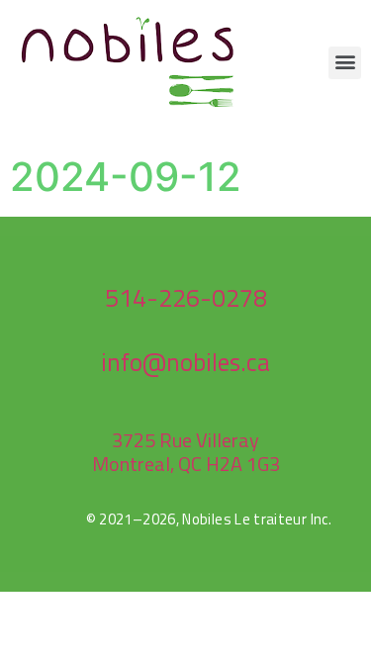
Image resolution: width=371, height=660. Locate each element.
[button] (344, 63)
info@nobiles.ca (185, 362)
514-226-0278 (186, 298)
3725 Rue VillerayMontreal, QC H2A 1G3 (186, 451)
